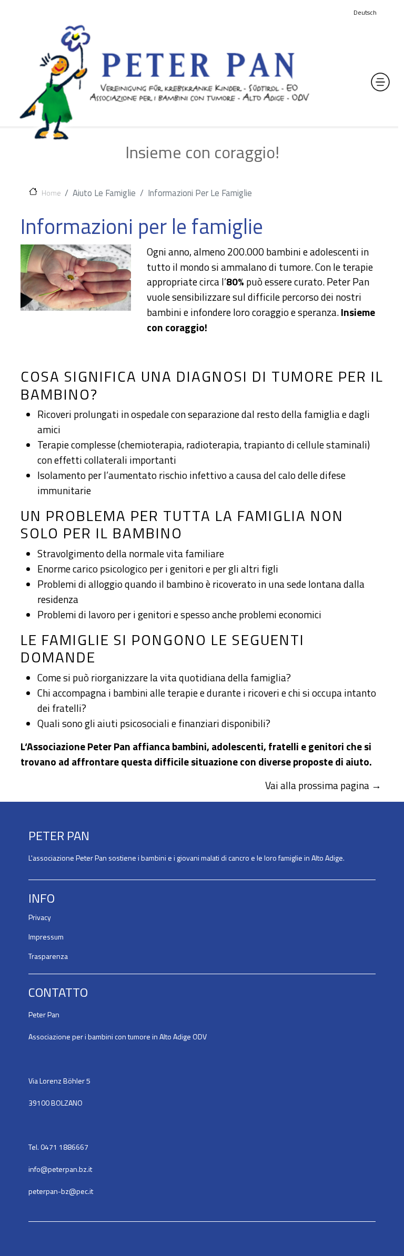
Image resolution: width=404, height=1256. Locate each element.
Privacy (39, 917)
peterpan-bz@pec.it (60, 1191)
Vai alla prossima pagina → (323, 785)
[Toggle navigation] (380, 82)
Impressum (46, 936)
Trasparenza (48, 956)
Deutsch (365, 12)
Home (51, 192)
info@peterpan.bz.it (60, 1169)
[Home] (164, 82)
